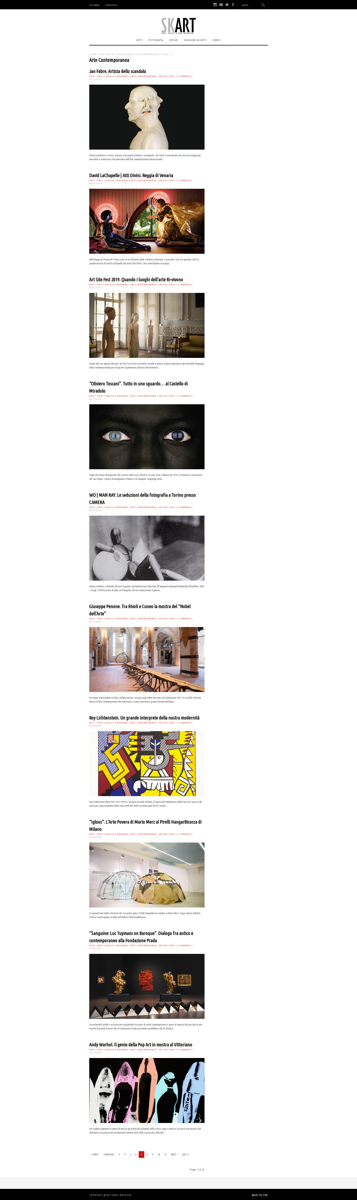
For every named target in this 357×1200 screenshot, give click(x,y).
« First (95, 1154)
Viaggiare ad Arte (195, 40)
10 (159, 1154)
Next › (174, 1154)
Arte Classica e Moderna (112, 76)
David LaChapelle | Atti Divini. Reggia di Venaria (131, 175)
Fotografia (156, 40)
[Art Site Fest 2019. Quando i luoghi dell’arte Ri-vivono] (147, 356)
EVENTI (217, 40)
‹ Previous (108, 1154)
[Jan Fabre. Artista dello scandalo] (147, 148)
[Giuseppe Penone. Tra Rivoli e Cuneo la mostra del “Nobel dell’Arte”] (147, 691)
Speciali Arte (167, 76)
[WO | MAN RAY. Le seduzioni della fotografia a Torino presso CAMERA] (147, 579)
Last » (185, 1154)
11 (165, 1154)
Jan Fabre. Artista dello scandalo (117, 71)
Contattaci (111, 5)
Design (174, 40)
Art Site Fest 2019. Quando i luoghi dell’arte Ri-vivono (136, 279)
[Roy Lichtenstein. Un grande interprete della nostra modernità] (147, 795)
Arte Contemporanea (143, 76)
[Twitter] (227, 4)
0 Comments (184, 76)
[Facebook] (233, 4)
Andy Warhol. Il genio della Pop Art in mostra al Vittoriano (140, 1044)
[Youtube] (221, 4)
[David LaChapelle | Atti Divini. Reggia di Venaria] (147, 252)
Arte (139, 40)
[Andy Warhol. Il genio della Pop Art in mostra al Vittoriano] (147, 1122)
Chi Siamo (94, 5)
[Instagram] (215, 4)
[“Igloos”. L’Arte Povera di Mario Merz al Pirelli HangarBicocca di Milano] (147, 906)
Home (93, 54)
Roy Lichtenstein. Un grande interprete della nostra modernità (144, 717)
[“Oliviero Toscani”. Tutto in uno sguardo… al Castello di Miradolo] (147, 468)
